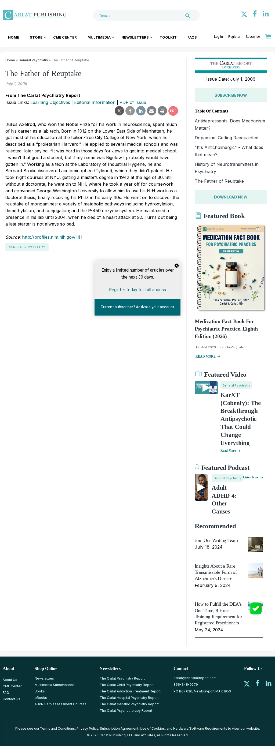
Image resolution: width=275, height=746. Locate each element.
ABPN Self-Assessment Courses (60, 704)
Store (36, 37)
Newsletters (135, 37)
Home (13, 37)
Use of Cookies (152, 728)
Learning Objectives (50, 102)
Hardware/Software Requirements (200, 728)
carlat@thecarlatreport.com (194, 678)
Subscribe (253, 37)
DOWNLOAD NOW (231, 197)
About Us (10, 680)
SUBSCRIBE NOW (231, 95)
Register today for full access (137, 289)
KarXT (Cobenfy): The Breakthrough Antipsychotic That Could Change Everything (240, 419)
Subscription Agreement (119, 728)
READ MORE (206, 356)
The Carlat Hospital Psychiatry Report (129, 698)
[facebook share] (130, 111)
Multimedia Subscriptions (55, 685)
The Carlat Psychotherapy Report (126, 710)
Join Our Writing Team (216, 540)
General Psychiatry (33, 60)
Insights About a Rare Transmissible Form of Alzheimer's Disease (216, 572)
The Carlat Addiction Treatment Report (130, 691)
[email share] (151, 111)
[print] (162, 111)
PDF (173, 111)
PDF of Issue (133, 102)
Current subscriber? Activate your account (137, 307)
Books (40, 691)
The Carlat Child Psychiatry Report (127, 685)
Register (234, 37)
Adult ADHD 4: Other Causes (224, 499)
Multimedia (99, 37)
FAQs (192, 37)
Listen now (251, 477)
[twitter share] (119, 111)
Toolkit (168, 37)
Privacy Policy (87, 728)
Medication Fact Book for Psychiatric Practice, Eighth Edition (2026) (226, 328)
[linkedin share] (141, 111)
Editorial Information (94, 102)
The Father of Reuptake (219, 181)
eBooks (41, 698)
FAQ (6, 693)
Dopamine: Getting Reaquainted (226, 137)
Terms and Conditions (57, 728)
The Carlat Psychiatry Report (122, 678)
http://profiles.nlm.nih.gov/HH (52, 237)
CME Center (65, 37)
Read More (228, 450)
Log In (218, 37)
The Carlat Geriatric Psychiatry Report (129, 704)
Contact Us (11, 699)
